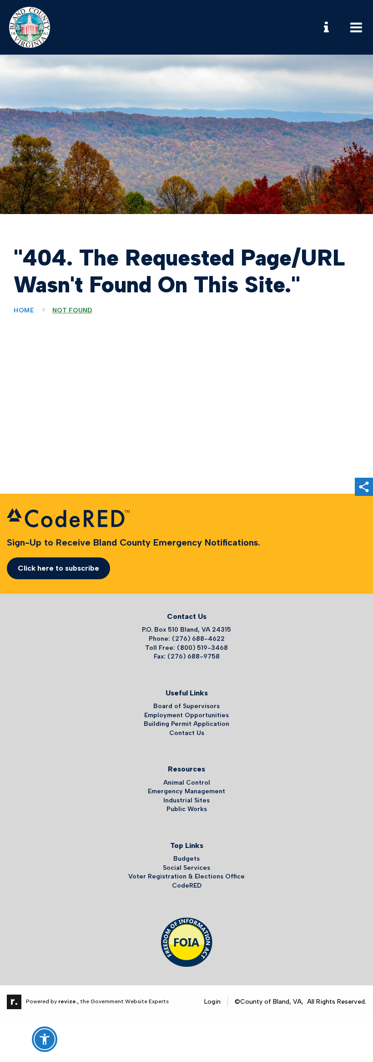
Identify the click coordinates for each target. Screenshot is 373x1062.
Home (24, 310)
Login (212, 1002)
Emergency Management (186, 791)
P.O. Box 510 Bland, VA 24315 (186, 629)
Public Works (186, 809)
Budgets (186, 859)
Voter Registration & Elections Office (186, 876)
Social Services (186, 868)
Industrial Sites (186, 800)
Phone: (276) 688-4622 (187, 639)
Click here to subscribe (58, 568)
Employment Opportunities (186, 715)
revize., (68, 1001)
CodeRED (187, 885)
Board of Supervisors (186, 706)
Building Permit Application (186, 724)
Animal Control (186, 782)
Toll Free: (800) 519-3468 (186, 648)
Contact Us (186, 733)
